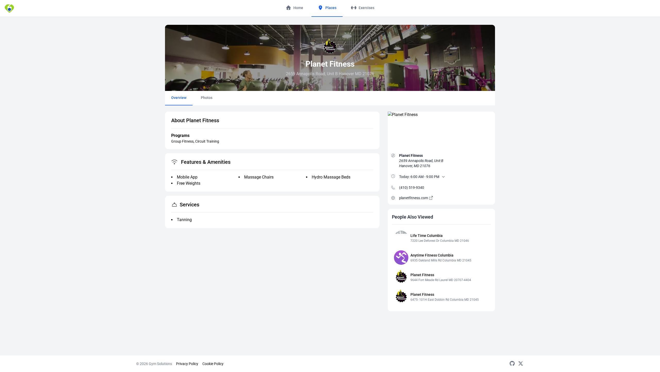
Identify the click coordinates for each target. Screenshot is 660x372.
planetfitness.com (414, 198)
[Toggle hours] (443, 177)
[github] (512, 364)
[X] (520, 364)
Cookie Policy (213, 364)
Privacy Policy (187, 364)
